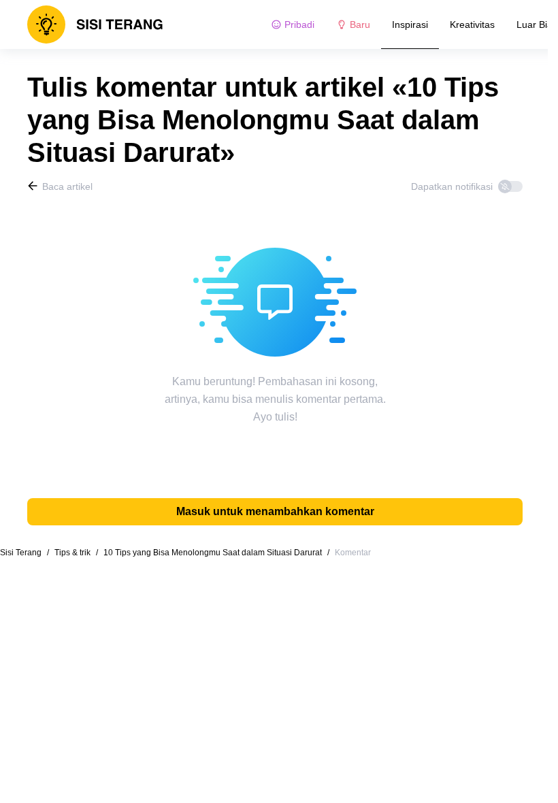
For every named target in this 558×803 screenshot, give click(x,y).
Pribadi (299, 24)
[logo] (95, 24)
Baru (360, 24)
